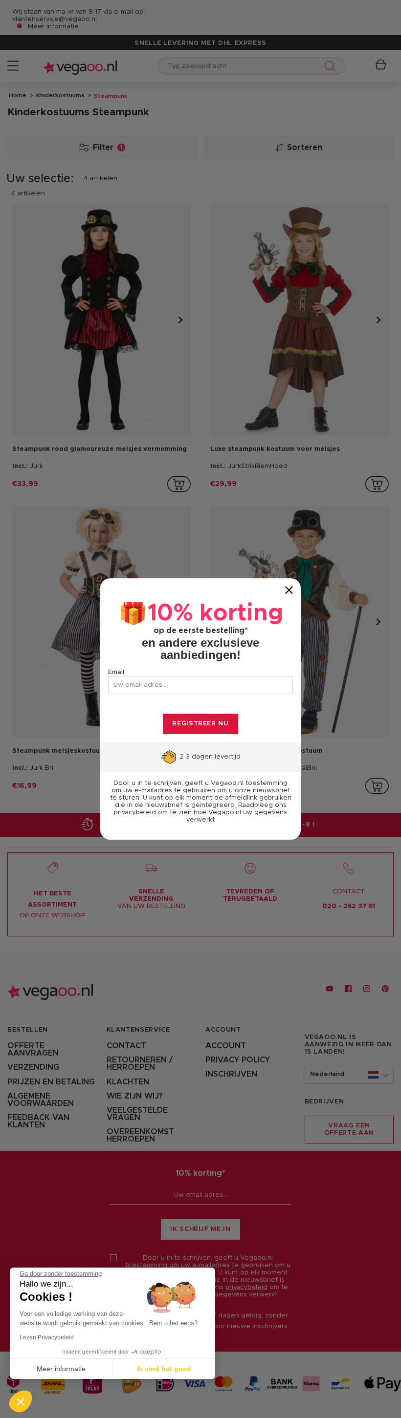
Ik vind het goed (164, 1369)
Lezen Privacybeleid (47, 1337)
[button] (20, 1401)
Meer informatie (61, 1369)
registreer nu (200, 723)
